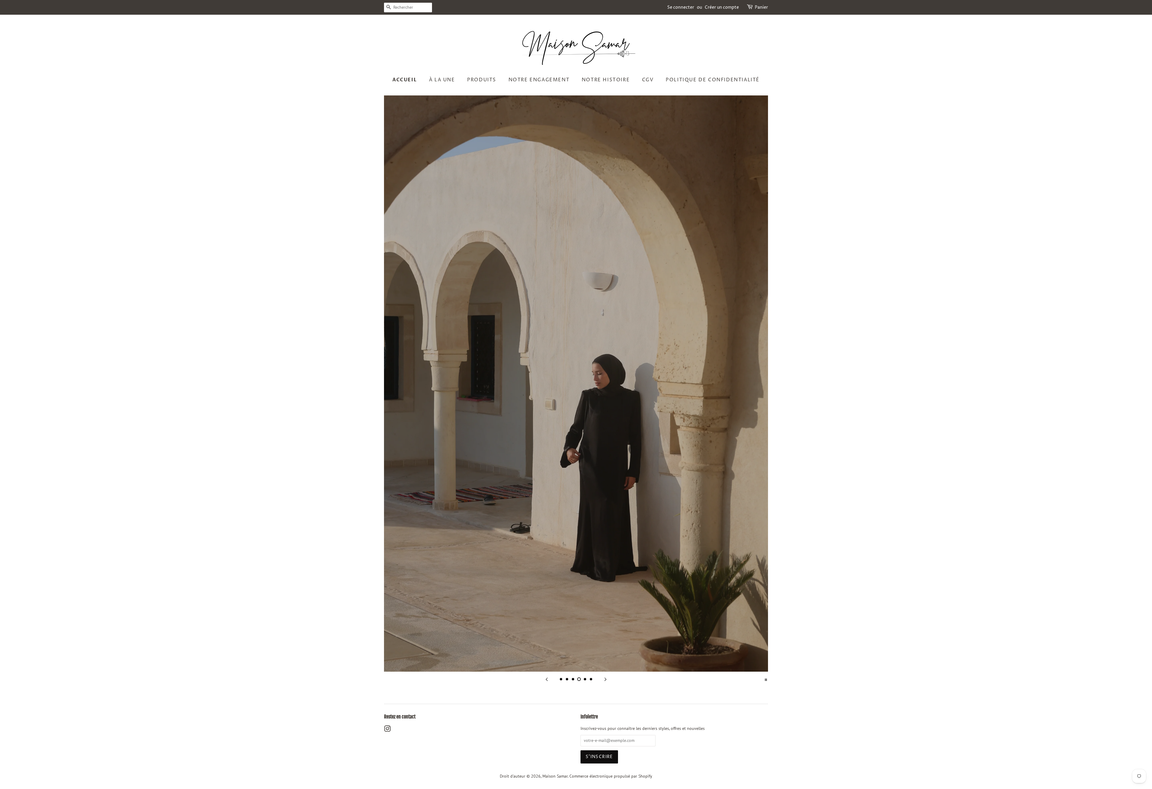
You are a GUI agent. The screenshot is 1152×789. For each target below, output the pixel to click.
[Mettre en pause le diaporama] (765, 679)
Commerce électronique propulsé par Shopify (610, 776)
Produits (481, 80)
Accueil (404, 80)
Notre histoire (606, 80)
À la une (442, 80)
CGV (648, 80)
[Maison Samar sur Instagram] (387, 730)
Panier (761, 7)
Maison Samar (555, 776)
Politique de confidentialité (713, 80)
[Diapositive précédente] (546, 679)
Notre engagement (539, 80)
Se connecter (680, 7)
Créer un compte (722, 7)
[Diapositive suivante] (605, 679)
